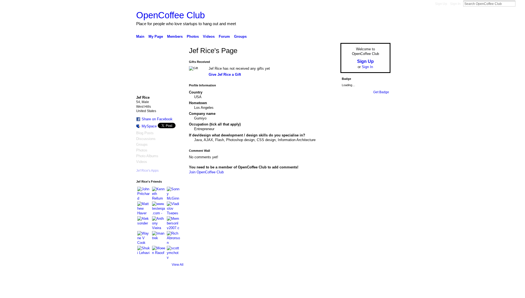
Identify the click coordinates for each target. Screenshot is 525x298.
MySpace (149, 126)
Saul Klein (173, 292)
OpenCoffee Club (170, 15)
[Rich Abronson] (173, 237)
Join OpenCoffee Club (206, 172)
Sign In (455, 4)
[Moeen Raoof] (158, 252)
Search (520, 3)
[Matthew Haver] (143, 208)
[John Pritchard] (143, 193)
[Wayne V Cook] (143, 237)
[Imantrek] (158, 237)
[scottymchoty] (173, 252)
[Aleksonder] (143, 222)
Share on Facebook (157, 119)
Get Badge (381, 92)
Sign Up (441, 4)
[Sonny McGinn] (173, 193)
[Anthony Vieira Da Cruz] (158, 222)
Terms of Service (378, 292)
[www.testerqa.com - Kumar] (158, 208)
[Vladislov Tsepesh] (173, 208)
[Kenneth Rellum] (158, 193)
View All (177, 265)
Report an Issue (350, 292)
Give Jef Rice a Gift (225, 74)
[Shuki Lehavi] (143, 252)
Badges (328, 292)
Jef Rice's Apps (147, 171)
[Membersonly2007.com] (173, 222)
